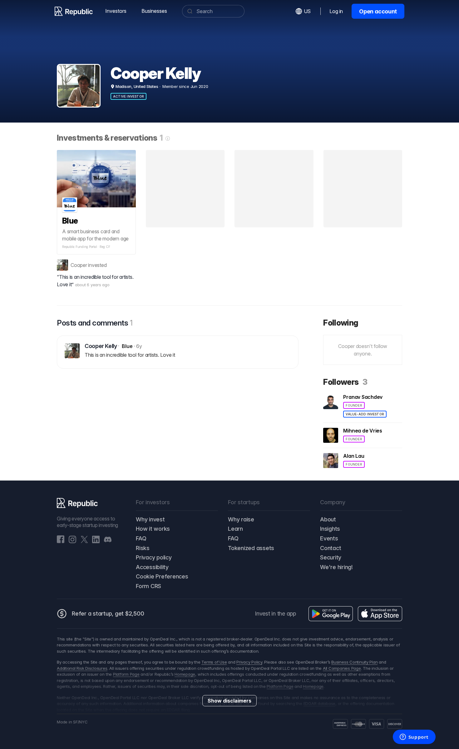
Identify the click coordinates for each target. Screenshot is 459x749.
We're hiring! (336, 567)
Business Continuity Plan (354, 662)
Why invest (150, 519)
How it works (153, 528)
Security (330, 557)
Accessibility (152, 567)
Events (329, 538)
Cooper (79, 265)
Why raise (241, 519)
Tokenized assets (251, 548)
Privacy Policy (249, 662)
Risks (143, 548)
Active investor (128, 96)
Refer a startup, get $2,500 (108, 613)
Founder (354, 405)
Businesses (154, 11)
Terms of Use (214, 662)
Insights (330, 528)
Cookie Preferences (162, 576)
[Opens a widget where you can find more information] (414, 737)
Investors (115, 11)
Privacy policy (154, 557)
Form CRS (148, 586)
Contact (330, 548)
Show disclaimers (229, 701)
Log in (336, 11)
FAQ (141, 538)
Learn (235, 528)
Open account (378, 11)
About (328, 519)
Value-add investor (365, 414)
